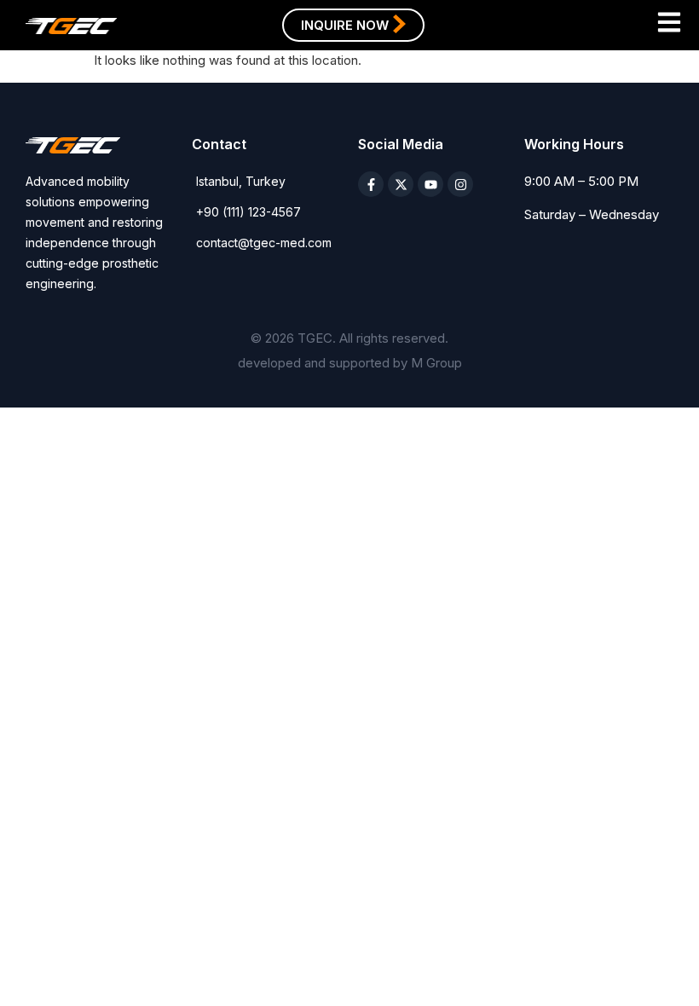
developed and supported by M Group (350, 363)
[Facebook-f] (371, 184)
